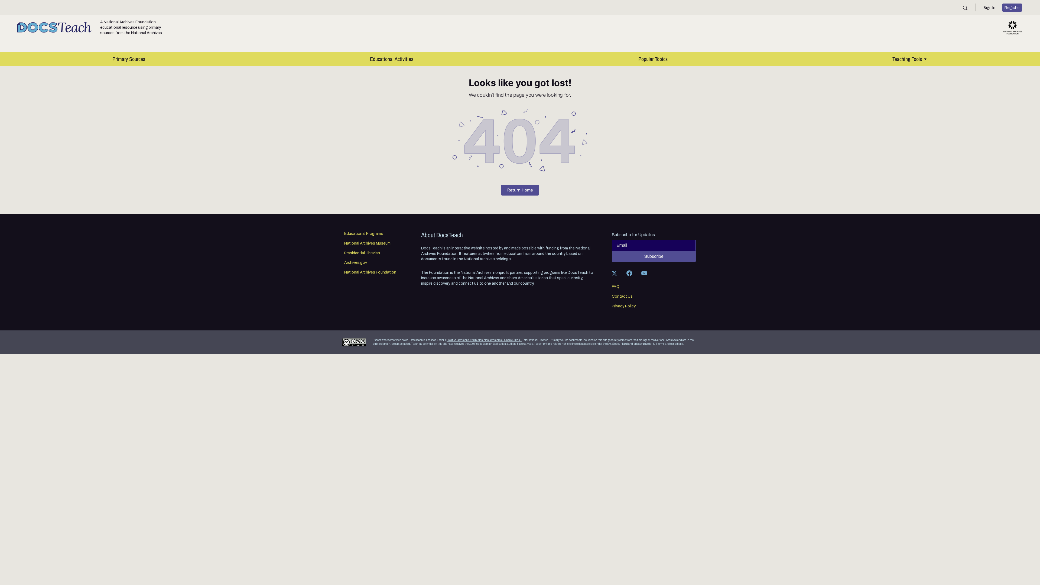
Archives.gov (355, 262)
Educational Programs (363, 233)
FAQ (615, 287)
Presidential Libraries (362, 253)
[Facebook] (629, 273)
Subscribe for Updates (633, 235)
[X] (614, 273)
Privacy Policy (624, 306)
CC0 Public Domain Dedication (487, 344)
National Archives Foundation (370, 272)
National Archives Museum (367, 243)
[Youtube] (644, 273)
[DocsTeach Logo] (54, 27)
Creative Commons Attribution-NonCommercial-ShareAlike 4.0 (484, 340)
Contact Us (622, 296)
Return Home (520, 190)
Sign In (989, 8)
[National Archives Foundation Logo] (1012, 27)
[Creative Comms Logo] (354, 342)
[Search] (965, 8)
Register (1012, 8)
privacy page (641, 344)
